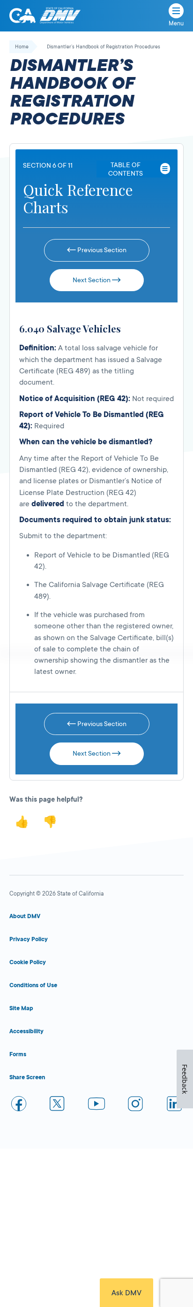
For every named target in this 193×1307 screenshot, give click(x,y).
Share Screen (27, 1077)
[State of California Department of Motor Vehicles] (59, 15)
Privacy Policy (28, 939)
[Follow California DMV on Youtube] (96, 1105)
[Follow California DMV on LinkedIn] (174, 1105)
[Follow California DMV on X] (57, 1105)
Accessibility (26, 1031)
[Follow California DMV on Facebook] (18, 1105)
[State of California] (22, 15)
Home (22, 47)
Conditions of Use (33, 985)
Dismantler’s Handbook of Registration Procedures (103, 47)
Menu (176, 23)
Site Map (21, 1008)
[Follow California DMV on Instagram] (135, 1105)
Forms (17, 1054)
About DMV (24, 916)
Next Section (92, 280)
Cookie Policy (27, 962)
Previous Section (101, 250)
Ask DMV (126, 1293)
